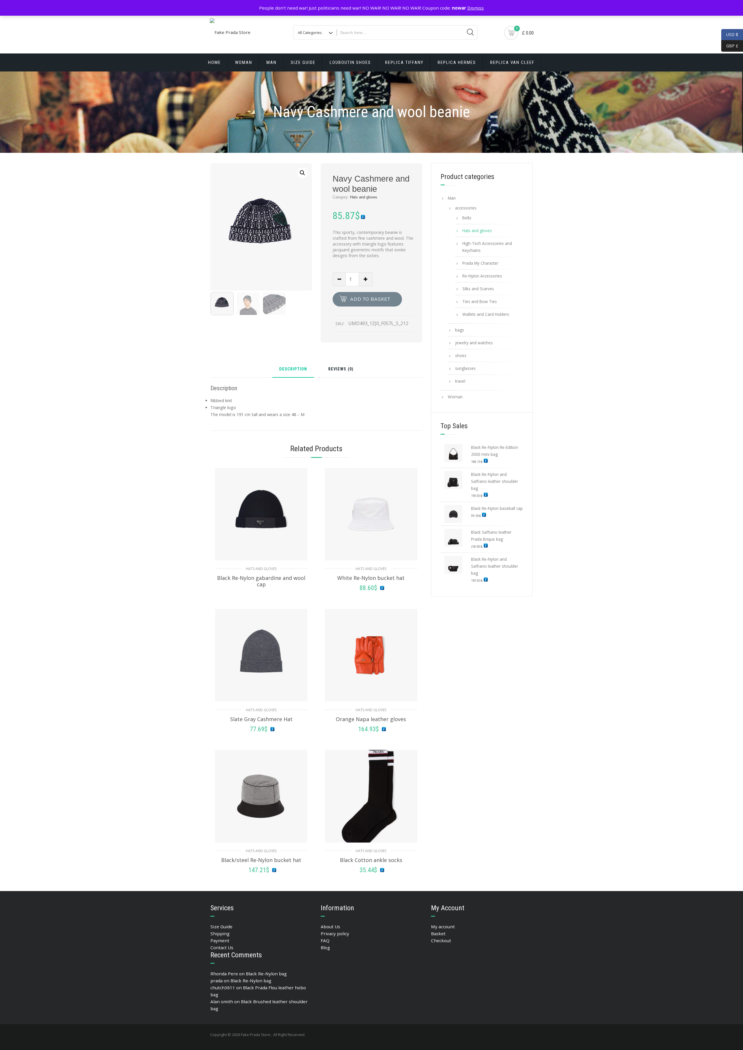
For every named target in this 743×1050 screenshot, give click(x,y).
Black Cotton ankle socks (371, 860)
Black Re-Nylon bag (266, 973)
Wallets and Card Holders (485, 314)
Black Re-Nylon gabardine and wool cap (261, 581)
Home (214, 62)
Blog (325, 947)
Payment (219, 940)
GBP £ (729, 46)
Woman (243, 62)
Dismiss (475, 8)
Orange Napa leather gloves (371, 719)
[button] (302, 173)
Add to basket (370, 299)
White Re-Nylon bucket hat (371, 578)
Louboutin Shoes (350, 62)
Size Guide (303, 62)
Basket (438, 933)
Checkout (441, 940)
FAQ (325, 940)
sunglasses (465, 368)
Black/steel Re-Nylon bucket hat (261, 860)
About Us (330, 926)
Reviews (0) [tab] (341, 369)
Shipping (220, 933)
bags (459, 330)
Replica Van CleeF (512, 62)
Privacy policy (335, 933)
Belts (466, 218)
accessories (466, 208)
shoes (460, 355)
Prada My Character (480, 263)
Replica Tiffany (404, 62)
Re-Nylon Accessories (482, 276)
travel (460, 381)
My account (443, 926)
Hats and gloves (363, 197)
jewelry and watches (474, 342)
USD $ (732, 34)
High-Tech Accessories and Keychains (487, 247)
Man (271, 62)
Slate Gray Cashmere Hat (261, 719)
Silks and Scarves (478, 288)
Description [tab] (293, 369)
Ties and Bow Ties (479, 301)
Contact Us (221, 947)
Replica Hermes (457, 62)
